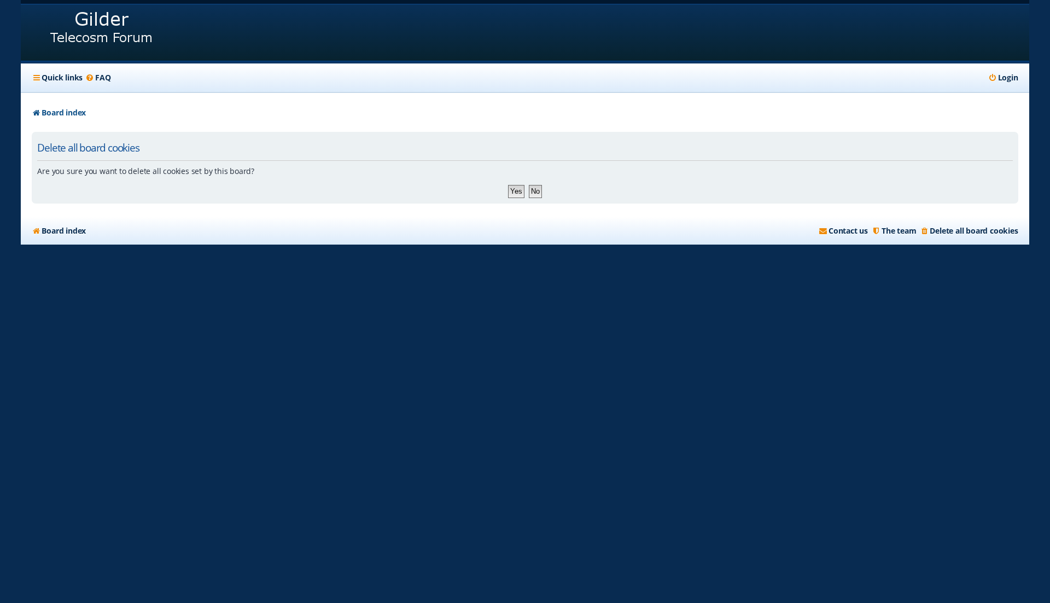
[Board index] (102, 32)
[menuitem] (97, 77)
